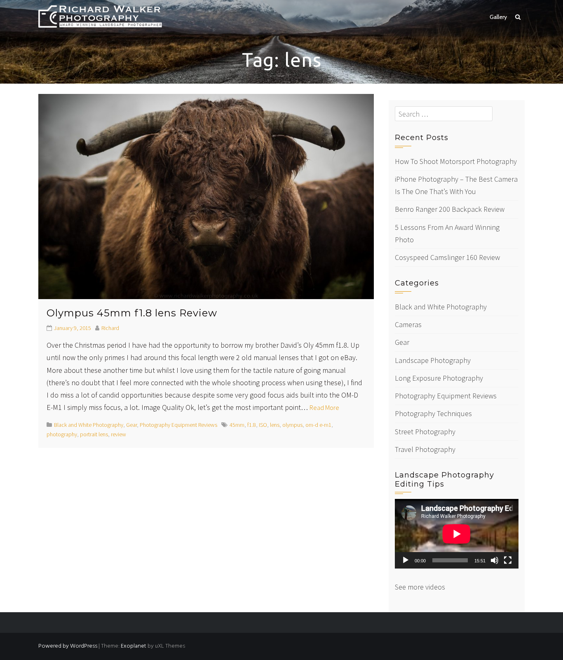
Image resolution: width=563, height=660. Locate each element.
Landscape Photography (433, 360)
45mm (237, 424)
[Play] (405, 560)
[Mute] (494, 560)
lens (274, 424)
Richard (110, 328)
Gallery (498, 17)
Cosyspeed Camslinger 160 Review (447, 257)
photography (62, 434)
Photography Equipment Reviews (178, 424)
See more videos (420, 587)
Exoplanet (133, 646)
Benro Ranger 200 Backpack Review (449, 209)
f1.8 (251, 424)
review (118, 434)
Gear (131, 424)
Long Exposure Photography (439, 378)
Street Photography (425, 431)
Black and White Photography (88, 424)
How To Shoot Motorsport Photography (456, 161)
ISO (263, 424)
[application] (456, 534)
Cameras (408, 324)
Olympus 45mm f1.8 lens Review (132, 313)
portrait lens (94, 434)
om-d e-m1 (318, 424)
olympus (292, 424)
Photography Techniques (433, 413)
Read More (324, 407)
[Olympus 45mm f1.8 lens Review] (206, 195)
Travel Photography (425, 449)
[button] (518, 17)
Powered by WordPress (67, 646)
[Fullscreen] (508, 560)
